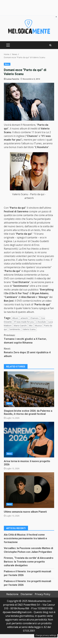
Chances (34, 318)
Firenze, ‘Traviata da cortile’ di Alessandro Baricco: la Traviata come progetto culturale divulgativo (28, 561)
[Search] (50, 45)
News (7, 64)
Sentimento (14, 329)
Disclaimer (27, 594)
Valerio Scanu (29, 329)
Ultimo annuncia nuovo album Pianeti (29, 490)
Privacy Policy (42, 594)
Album (15, 318)
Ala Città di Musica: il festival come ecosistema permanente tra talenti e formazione (25, 538)
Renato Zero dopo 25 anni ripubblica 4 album (27, 352)
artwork (24, 318)
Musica (38, 325)
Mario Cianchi (20, 325)
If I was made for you (24, 321)
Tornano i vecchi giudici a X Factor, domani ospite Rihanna (25, 338)
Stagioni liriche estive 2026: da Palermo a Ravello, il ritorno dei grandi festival (29, 389)
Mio (30, 325)
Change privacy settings (45, 635)
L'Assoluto (41, 321)
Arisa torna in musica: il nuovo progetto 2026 (29, 439)
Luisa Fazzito (12, 79)
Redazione (12, 594)
